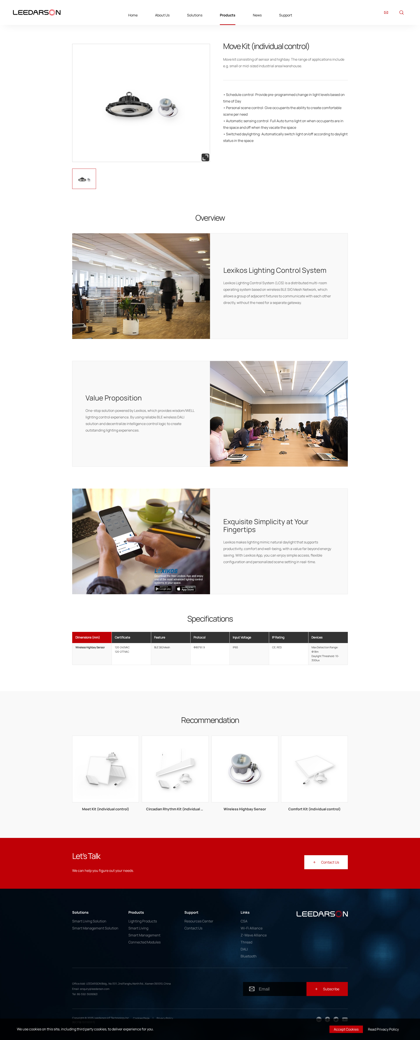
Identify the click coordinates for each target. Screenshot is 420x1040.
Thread (246, 942)
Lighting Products (142, 921)
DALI (244, 949)
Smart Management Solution (95, 928)
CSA (244, 921)
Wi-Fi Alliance (251, 928)
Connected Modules (144, 942)
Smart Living (138, 928)
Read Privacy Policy (383, 1029)
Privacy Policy (165, 1018)
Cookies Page (141, 1018)
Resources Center (198, 921)
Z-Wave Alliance (254, 935)
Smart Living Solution (89, 921)
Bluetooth (249, 956)
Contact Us (193, 928)
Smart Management (144, 935)
